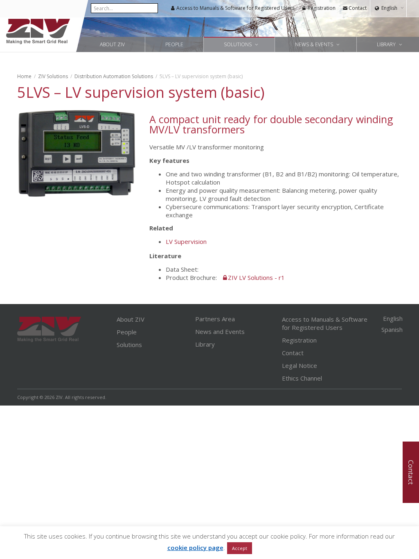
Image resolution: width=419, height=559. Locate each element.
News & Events (314, 44)
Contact (357, 8)
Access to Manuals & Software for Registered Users (235, 8)
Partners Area (215, 319)
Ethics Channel (302, 378)
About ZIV (112, 44)
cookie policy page (195, 547)
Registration (321, 8)
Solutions (238, 44)
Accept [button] (239, 548)
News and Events (220, 331)
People (174, 44)
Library (387, 44)
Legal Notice (299, 365)
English (389, 8)
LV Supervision (187, 241)
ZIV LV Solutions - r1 (256, 277)
